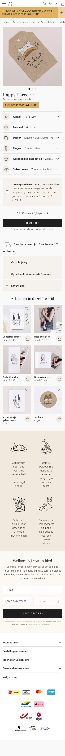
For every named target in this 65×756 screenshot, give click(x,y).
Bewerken (32, 223)
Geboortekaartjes (12, 336)
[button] (61, 12)
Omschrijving (19, 262)
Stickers (38, 417)
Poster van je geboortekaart (10, 419)
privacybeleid (51, 622)
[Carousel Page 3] (36, 89)
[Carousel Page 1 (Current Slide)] (29, 89)
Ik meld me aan (32, 613)
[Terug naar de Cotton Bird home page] (12, 5)
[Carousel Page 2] (32, 89)
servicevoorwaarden (19, 624)
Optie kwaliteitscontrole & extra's (31, 274)
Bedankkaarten (42, 336)
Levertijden (17, 285)
